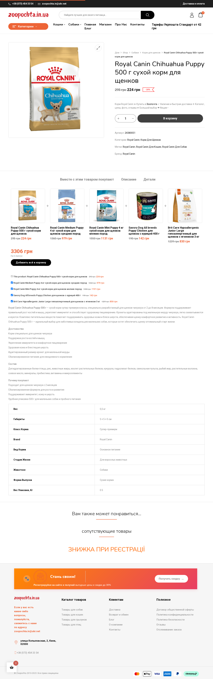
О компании (115, 624)
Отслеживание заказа (169, 629)
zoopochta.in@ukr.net (54, 3)
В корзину (170, 118)
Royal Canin (133, 139)
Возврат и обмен (118, 614)
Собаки (135, 52)
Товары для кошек (72, 614)
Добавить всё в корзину (31, 262)
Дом (117, 52)
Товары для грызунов (74, 619)
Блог (111, 619)
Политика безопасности (170, 619)
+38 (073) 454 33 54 (22, 3)
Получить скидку (171, 578)
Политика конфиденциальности (174, 614)
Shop (125, 52)
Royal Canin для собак (174, 146)
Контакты (114, 629)
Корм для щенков (151, 52)
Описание (128, 179)
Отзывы (161, 624)
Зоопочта (152, 104)
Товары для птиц (71, 624)
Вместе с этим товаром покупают (87, 179)
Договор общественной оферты (175, 609)
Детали (149, 179)
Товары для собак (72, 609)
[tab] (87, 180)
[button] (200, 15)
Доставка (114, 609)
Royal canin (129, 146)
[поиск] (147, 15)
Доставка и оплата (194, 3)
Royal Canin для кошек (148, 146)
